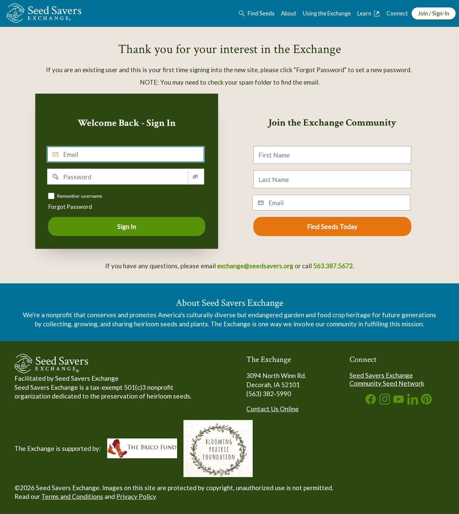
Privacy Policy (136, 496)
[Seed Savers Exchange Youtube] (398, 402)
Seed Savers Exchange (381, 375)
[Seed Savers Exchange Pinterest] (426, 402)
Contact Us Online (272, 409)
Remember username (79, 195)
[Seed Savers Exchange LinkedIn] (412, 402)
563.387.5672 (333, 266)
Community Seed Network (386, 383)
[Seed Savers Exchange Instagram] (384, 402)
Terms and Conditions (72, 496)
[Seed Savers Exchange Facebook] (370, 402)
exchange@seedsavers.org (255, 266)
